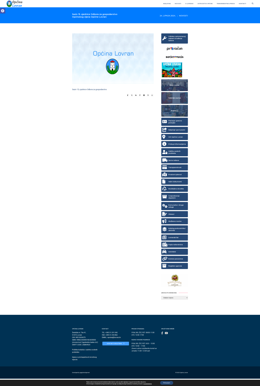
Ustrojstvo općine (205, 3)
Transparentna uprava (226, 3)
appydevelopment (85, 372)
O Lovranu (189, 3)
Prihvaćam (166, 383)
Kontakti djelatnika (114, 343)
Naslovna (167, 3)
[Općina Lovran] (14, 3)
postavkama (148, 384)
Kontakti (242, 3)
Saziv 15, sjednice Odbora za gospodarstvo (89, 89)
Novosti (178, 3)
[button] (2, 10)
